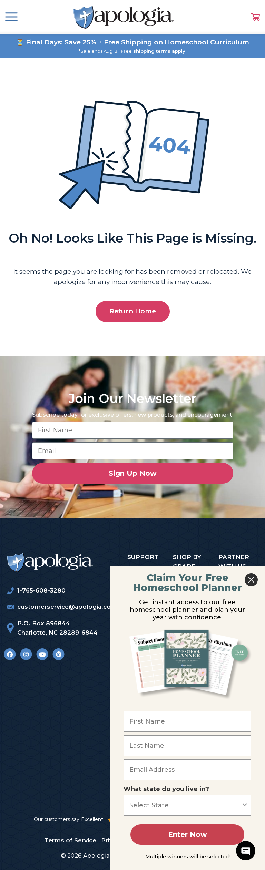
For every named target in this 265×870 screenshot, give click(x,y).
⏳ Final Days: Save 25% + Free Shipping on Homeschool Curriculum (132, 42)
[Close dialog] (251, 580)
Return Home (132, 311)
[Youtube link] (42, 654)
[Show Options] (244, 805)
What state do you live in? (166, 789)
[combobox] (185, 805)
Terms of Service (70, 840)
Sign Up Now (133, 473)
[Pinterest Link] (58, 654)
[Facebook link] (10, 654)
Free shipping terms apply (153, 51)
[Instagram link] (26, 654)
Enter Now (187, 834)
